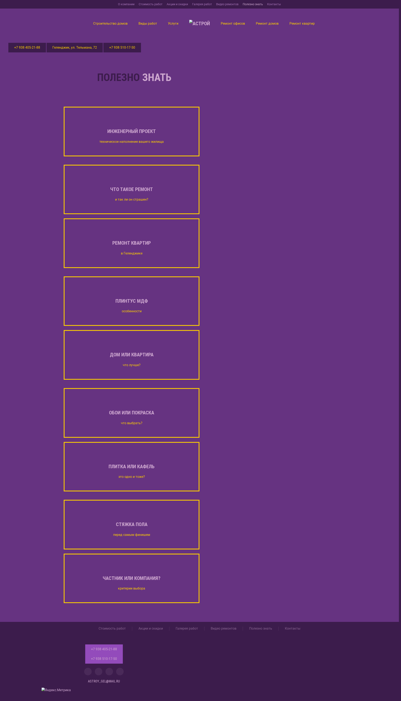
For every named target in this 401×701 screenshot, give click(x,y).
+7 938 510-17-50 (122, 47)
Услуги (173, 23)
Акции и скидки (177, 4)
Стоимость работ (150, 4)
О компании (126, 4)
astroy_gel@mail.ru (104, 681)
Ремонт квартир (302, 23)
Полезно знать (253, 4)
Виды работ (147, 23)
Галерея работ (202, 4)
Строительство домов (110, 23)
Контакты (274, 4)
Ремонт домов (267, 23)
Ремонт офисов (233, 23)
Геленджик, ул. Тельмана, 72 (74, 47)
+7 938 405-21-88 (27, 47)
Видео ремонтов (227, 4)
